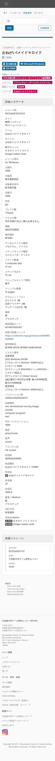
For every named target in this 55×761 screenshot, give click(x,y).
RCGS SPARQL (9, 696)
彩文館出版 (11, 64)
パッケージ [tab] (15, 13)
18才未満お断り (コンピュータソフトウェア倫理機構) (27, 78)
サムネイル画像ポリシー (13, 691)
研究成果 (6, 687)
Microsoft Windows (34, 64)
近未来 (21, 87)
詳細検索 (44, 28)
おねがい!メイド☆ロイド (25, 91)
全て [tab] (5, 13)
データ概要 (7, 682)
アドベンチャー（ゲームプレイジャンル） (32, 82)
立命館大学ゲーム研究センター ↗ (17, 716)
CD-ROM (10, 68)
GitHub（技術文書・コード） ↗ (16, 705)
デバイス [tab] (38, 13)
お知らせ (6, 666)
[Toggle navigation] (6, 4)
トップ (5, 657)
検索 (9, 28)
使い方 (5, 671)
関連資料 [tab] (27, 13)
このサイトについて (11, 662)
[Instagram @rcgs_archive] (5, 732)
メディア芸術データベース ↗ (15, 721)
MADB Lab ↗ (8, 725)
